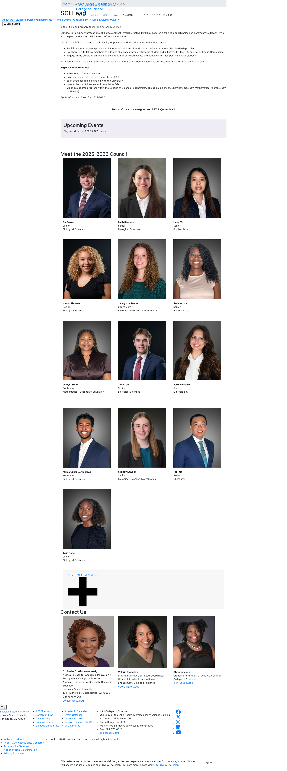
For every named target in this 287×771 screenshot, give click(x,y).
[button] (178, 712)
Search (128, 14)
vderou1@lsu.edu (128, 686)
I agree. (208, 762)
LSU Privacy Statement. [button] (166, 764)
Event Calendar (73, 714)
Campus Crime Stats (47, 725)
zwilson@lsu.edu (73, 700)
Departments (45, 19)
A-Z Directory (43, 711)
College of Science (89, 9)
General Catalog (74, 718)
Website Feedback (14, 739)
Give (115, 14)
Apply (94, 14)
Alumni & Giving (100, 19)
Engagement (81, 19)
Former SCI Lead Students (82, 575)
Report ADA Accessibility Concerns (24, 742)
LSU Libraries (72, 725)
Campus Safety (44, 722)
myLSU (82, 14)
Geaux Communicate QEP (79, 722)
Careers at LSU (44, 714)
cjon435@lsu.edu (183, 682)
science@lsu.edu (109, 732)
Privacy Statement (14, 753)
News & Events (63, 19)
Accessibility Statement (17, 746)
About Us (8, 19)
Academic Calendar (76, 711)
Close (168, 14)
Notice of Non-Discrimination (20, 749)
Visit (105, 14)
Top (3, 707)
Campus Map (43, 718)
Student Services (25, 19)
